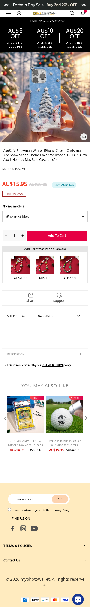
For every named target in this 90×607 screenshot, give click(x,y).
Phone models (13, 206)
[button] (4, 427)
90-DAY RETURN (52, 365)
